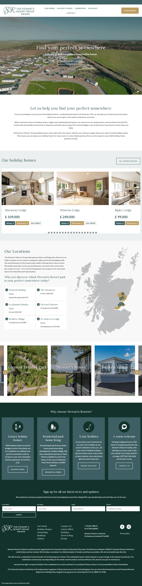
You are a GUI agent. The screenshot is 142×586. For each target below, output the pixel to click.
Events (64, 538)
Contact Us (66, 526)
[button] (5, 372)
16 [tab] (88, 232)
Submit (19, 515)
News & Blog (67, 535)
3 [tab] (51, 232)
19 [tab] (96, 232)
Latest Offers (67, 529)
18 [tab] (93, 232)
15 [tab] (85, 232)
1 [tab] (46, 232)
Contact (71, 13)
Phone (108, 504)
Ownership (80, 8)
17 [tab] (90, 232)
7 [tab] (63, 232)
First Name (6, 504)
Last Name (40, 504)
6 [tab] (60, 232)
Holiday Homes (65, 8)
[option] (71, 371)
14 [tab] (82, 232)
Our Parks (49, 8)
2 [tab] (49, 232)
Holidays (93, 8)
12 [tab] (76, 232)
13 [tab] (79, 232)
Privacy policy (125, 533)
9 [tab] (68, 232)
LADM (27, 583)
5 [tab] (57, 232)
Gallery (40, 538)
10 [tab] (71, 232)
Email (74, 504)
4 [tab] (54, 232)
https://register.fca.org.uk (61, 572)
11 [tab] (74, 232)
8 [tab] (65, 232)
